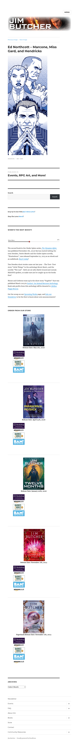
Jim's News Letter (29, 212)
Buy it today (23, 259)
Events (10, 703)
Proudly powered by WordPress (26, 738)
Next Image (23, 39)
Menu (67, 12)
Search (10, 193)
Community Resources (17, 732)
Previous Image (13, 39)
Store (10, 722)
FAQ (9, 708)
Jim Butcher (11, 738)
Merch (21, 216)
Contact (11, 727)
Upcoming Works (30, 294)
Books (10, 718)
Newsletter (12, 699)
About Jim (12, 713)
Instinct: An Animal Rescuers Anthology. (42, 283)
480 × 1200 (19, 158)
